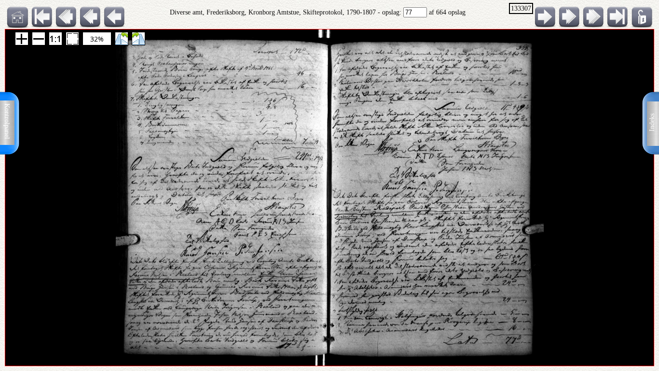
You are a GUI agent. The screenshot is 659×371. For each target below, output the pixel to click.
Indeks (652, 122)
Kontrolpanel (7, 121)
